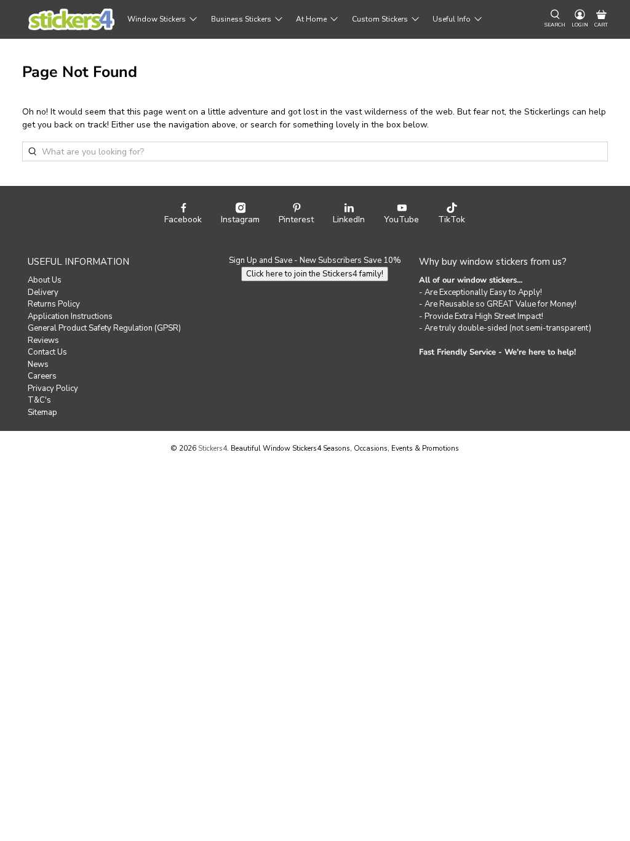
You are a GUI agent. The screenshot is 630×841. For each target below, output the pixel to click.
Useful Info (452, 19)
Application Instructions (70, 316)
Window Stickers (156, 19)
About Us (45, 280)
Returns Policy (54, 304)
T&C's (39, 400)
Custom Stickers (380, 19)
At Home (311, 19)
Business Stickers (241, 19)
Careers (42, 376)
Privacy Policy (53, 388)
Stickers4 (212, 448)
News (38, 364)
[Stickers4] (71, 19)
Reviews (43, 340)
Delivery (43, 292)
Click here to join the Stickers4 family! (314, 274)
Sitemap (42, 412)
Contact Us (47, 352)
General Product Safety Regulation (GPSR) (104, 328)
